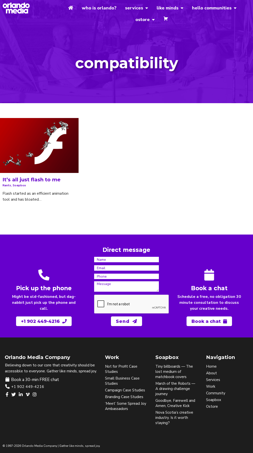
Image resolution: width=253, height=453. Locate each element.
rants (6, 185)
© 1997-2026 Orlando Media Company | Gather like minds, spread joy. (51, 446)
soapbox (19, 185)
